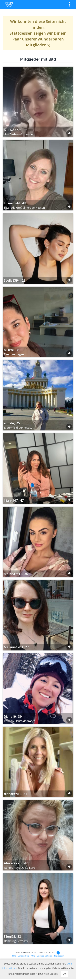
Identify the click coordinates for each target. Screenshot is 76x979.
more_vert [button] (69, 4)
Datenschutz (23, 956)
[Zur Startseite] (8, 4)
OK (64, 973)
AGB (33, 956)
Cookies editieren (44, 956)
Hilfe (14, 956)
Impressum (59, 956)
